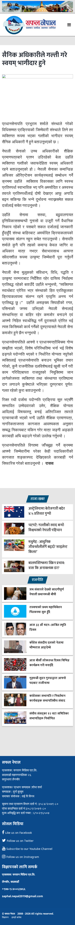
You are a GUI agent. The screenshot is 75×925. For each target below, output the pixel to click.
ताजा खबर (38, 499)
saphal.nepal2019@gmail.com (22, 896)
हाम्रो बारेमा (16, 917)
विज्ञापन (5, 917)
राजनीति (37, 580)
